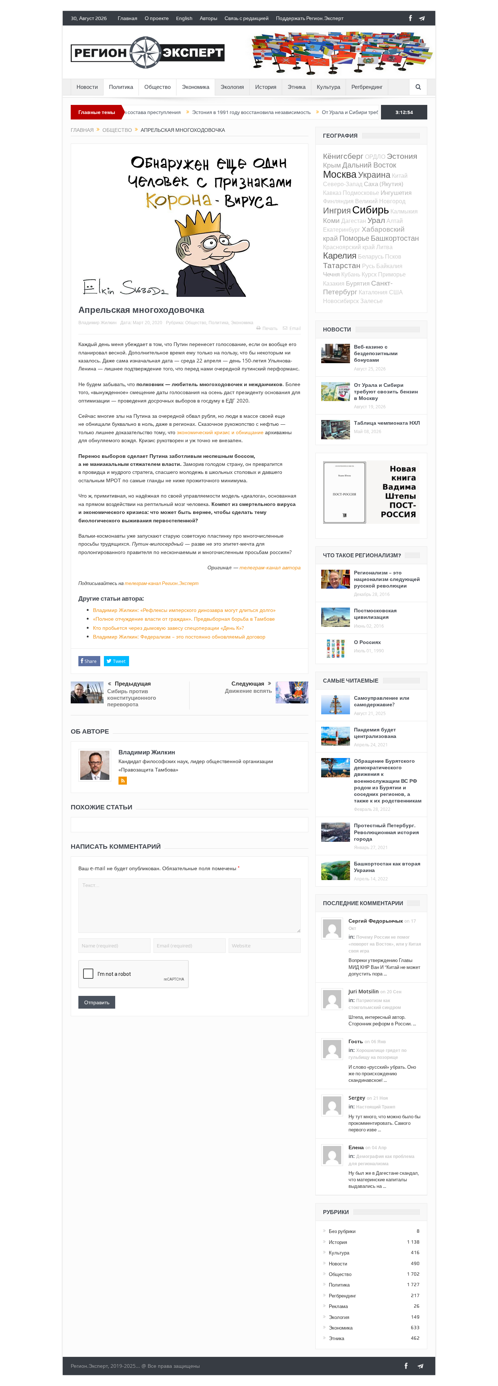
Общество (157, 87)
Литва (384, 247)
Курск (369, 274)
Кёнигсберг (343, 156)
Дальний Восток (369, 165)
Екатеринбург (341, 229)
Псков (393, 256)
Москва (340, 174)
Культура (328, 87)
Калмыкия (404, 211)
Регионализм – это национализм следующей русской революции (387, 579)
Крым (332, 164)
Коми (331, 220)
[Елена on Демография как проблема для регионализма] (332, 1154)
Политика (121, 87)
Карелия (340, 255)
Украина (374, 174)
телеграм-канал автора (270, 567)
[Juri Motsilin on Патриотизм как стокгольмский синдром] (332, 999)
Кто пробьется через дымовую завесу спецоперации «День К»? (168, 627)
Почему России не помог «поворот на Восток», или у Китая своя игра (385, 944)
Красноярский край (349, 247)
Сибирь (370, 209)
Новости (87, 87)
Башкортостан (395, 238)
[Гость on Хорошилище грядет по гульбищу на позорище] (332, 1048)
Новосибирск (341, 301)
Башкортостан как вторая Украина (387, 866)
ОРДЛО (375, 157)
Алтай (394, 221)
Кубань (350, 274)
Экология (232, 87)
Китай (400, 176)
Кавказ (332, 193)
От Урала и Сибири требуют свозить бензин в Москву (353, 112)
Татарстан (342, 265)
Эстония (402, 156)
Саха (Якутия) (383, 184)
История (265, 87)
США (396, 292)
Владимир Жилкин (97, 322)
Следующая (248, 683)
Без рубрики (342, 1231)
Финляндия (338, 201)
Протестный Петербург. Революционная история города (386, 832)
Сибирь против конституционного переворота (131, 697)
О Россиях (367, 642)
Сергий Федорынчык (376, 920)
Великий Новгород (380, 201)
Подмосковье (361, 193)
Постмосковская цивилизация (375, 613)
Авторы (208, 18)
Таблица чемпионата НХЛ (387, 422)
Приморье (392, 274)
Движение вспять (248, 691)
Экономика (195, 87)
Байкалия (389, 266)
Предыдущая (133, 683)
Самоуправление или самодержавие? (381, 701)
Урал (376, 220)
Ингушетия (396, 192)
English (184, 18)
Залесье (371, 301)
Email (295, 328)
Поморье (354, 238)
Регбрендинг (366, 87)
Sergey (357, 1097)
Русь (368, 266)
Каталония (373, 292)
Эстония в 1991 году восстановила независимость (220, 112)
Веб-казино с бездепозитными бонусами (376, 353)
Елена (356, 1147)
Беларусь (371, 256)
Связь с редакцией (247, 18)
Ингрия (337, 210)
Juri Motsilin (364, 991)
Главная (127, 18)
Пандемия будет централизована (375, 732)
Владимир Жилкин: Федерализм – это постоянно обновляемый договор (179, 636)
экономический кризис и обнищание (220, 432)
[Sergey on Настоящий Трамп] (332, 1105)
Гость (356, 1041)
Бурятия (358, 283)
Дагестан (353, 221)
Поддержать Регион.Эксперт (309, 18)
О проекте (157, 18)
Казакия (334, 283)
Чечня (331, 274)
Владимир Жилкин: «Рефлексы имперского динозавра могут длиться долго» (184, 609)
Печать (269, 328)
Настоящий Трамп (375, 1107)
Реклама (338, 1306)
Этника (297, 87)
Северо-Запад (342, 184)
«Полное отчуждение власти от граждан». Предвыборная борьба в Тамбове (184, 618)
